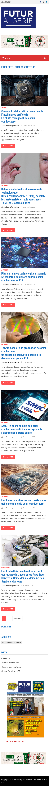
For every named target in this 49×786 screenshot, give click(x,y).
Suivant (17, 618)
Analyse (4, 108)
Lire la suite (8, 146)
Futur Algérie (20, 779)
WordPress (41, 779)
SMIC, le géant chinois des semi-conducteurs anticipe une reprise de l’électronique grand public (21, 429)
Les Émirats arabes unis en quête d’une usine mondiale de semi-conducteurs (23, 502)
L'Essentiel (5, 568)
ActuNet (4, 186)
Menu (7, 58)
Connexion (5, 658)
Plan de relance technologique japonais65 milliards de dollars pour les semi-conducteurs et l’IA (23, 277)
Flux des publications (10, 662)
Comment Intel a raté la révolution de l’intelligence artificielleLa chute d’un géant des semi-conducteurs (22, 116)
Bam (3, 782)
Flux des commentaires (11, 667)
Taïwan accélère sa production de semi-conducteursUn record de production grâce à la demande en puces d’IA (24, 353)
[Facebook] (40, 2)
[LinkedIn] (46, 2)
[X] (43, 2)
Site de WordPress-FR (10, 671)
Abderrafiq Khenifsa (12, 126)
